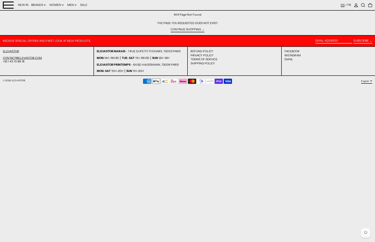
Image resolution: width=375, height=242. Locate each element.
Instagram (293, 55)
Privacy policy (202, 55)
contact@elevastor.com (22, 58)
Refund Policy (202, 51)
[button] (363, 5)
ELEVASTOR (11, 51)
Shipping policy (203, 63)
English (365, 81)
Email (289, 59)
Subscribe (361, 40)
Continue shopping (186, 29)
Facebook (292, 51)
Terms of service (204, 59)
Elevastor (18, 80)
